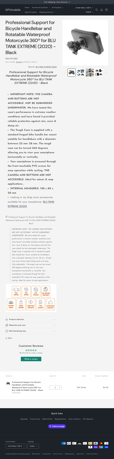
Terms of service (58, 454)
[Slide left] (64, 72)
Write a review (31, 359)
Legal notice (80, 454)
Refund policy (36, 454)
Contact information (92, 454)
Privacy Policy (35, 419)
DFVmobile (14, 454)
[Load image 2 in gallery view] (81, 72)
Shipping (19, 62)
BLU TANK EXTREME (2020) (46, 67)
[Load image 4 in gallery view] (99, 72)
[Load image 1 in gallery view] (71, 72)
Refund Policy (47, 419)
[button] (41, 7)
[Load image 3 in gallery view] (90, 72)
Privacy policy (47, 454)
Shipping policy (69, 454)
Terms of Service (74, 419)
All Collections (88, 419)
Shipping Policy (60, 419)
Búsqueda (24, 419)
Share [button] (10, 338)
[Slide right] (106, 72)
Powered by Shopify (24, 454)
